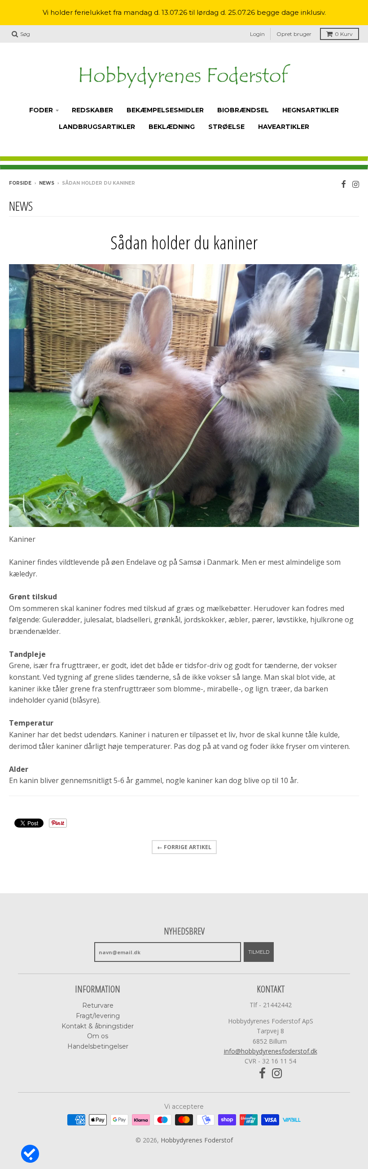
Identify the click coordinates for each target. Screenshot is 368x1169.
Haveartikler (283, 127)
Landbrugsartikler (97, 127)
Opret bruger (293, 34)
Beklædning (172, 127)
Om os (97, 1036)
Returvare (98, 1005)
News (46, 183)
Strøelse (226, 127)
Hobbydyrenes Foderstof (197, 1140)
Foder (41, 110)
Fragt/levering (98, 1016)
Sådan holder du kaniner (184, 242)
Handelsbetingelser (97, 1046)
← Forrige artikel (184, 847)
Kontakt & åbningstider (97, 1026)
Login (257, 34)
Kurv (344, 34)
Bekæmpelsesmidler (165, 110)
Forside (20, 183)
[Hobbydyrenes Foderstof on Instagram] (355, 183)
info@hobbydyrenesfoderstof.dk (270, 1051)
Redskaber (92, 110)
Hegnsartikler (310, 110)
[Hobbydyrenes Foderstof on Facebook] (343, 183)
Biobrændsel (243, 110)
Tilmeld (258, 952)
